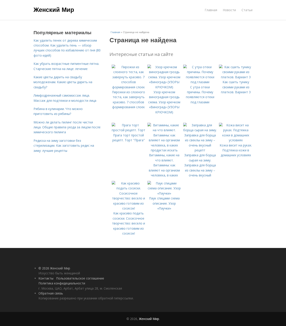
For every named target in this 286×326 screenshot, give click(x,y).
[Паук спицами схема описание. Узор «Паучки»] (164, 193)
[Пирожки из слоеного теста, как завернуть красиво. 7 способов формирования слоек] (128, 87)
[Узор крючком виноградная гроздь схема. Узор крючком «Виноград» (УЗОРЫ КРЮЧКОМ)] (164, 87)
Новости (229, 10)
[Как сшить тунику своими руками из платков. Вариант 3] (235, 77)
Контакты (45, 278)
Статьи (247, 10)
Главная (211, 10)
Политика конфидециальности (61, 283)
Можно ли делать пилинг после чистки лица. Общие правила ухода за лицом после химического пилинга (67, 127)
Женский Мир (54, 9)
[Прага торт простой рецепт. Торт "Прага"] (128, 130)
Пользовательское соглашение (80, 278)
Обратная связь (50, 293)
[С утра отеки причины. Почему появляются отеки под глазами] (200, 82)
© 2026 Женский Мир (54, 268)
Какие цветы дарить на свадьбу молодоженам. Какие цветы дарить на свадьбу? (63, 82)
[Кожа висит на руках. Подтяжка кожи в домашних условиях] (235, 140)
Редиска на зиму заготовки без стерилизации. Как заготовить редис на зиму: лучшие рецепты (64, 145)
